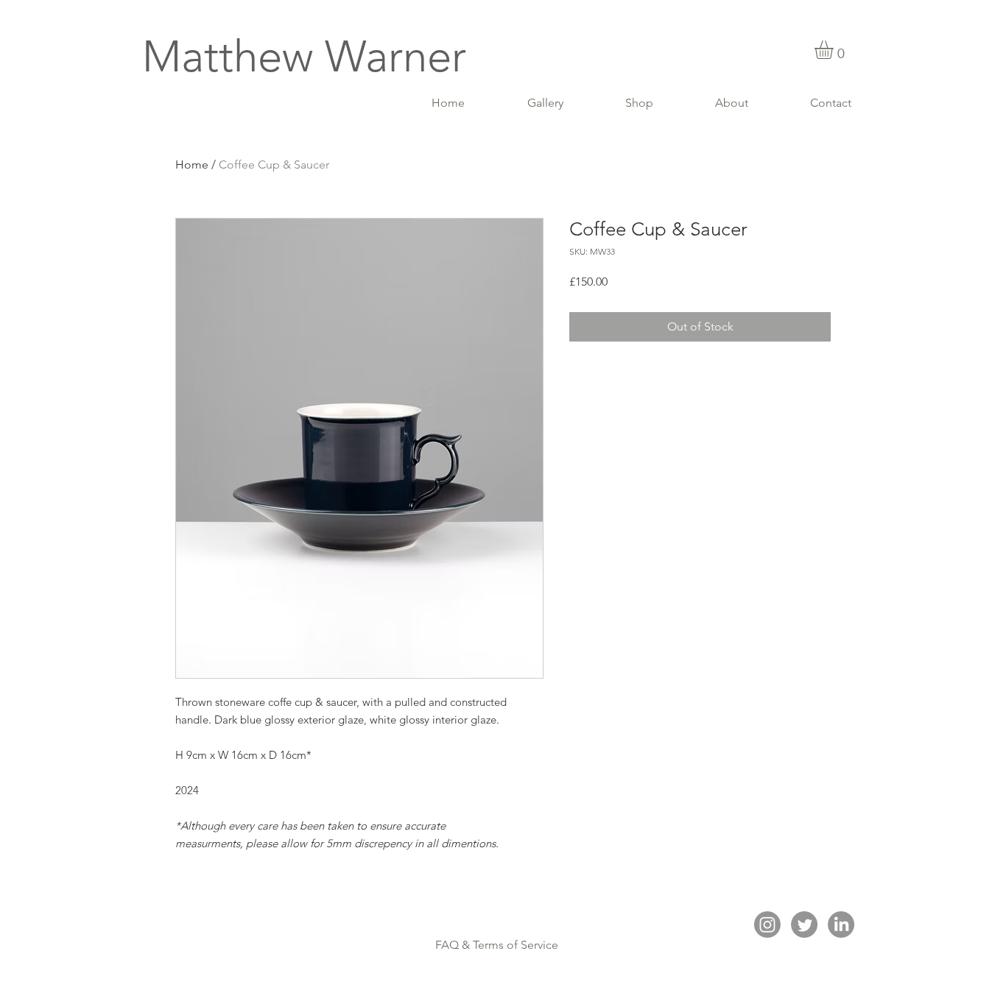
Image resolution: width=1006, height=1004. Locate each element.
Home (191, 165)
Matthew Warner (304, 56)
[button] (835, 49)
